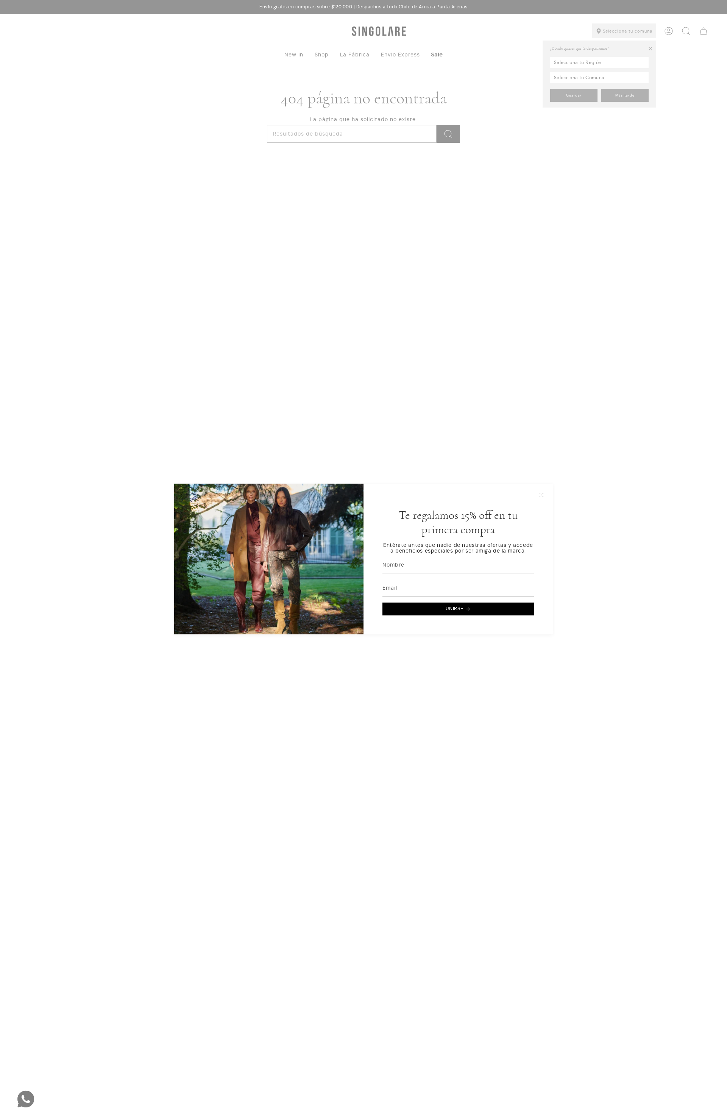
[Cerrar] (541, 495)
